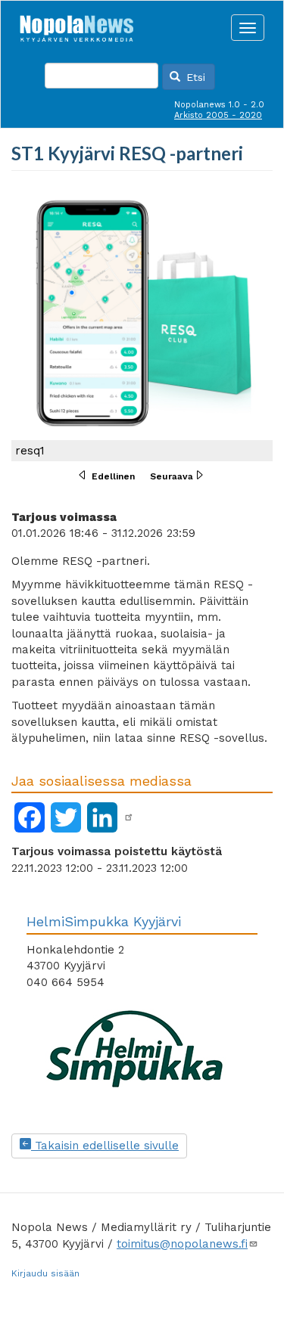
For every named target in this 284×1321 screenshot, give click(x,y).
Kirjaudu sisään (45, 1273)
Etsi (194, 77)
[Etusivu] (76, 24)
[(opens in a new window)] (128, 817)
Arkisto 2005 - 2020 (218, 115)
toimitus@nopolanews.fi (182, 1244)
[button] (142, 323)
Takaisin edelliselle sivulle (105, 1145)
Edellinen (113, 476)
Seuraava (171, 476)
